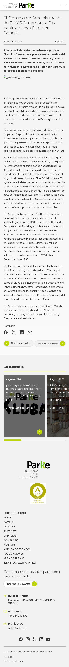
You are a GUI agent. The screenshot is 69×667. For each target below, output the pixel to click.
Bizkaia (53, 407)
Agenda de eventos (17, 549)
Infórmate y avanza (18, 583)
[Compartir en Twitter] (14, 332)
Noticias (29, 407)
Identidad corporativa (20, 562)
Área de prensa (14, 558)
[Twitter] (34, 639)
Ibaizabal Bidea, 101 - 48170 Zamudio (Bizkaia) (31, 602)
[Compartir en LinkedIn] (22, 332)
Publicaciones (14, 553)
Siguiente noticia (48, 343)
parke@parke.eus (17, 627)
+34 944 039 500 (17, 615)
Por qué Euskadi (15, 513)
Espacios (10, 526)
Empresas (10, 535)
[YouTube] (48, 639)
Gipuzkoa (60, 41)
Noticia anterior (20, 343)
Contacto (11, 540)
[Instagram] (28, 639)
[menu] (63, 5)
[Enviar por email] (30, 332)
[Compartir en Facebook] (6, 332)
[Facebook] (21, 639)
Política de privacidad (14, 661)
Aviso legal (9, 657)
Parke (7, 517)
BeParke (10, 407)
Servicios (10, 531)
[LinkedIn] (41, 639)
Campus (9, 522)
